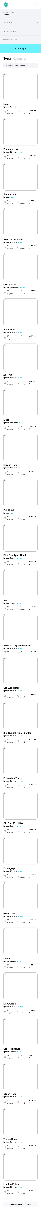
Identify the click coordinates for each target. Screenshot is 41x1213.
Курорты (19, 58)
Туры (7, 58)
